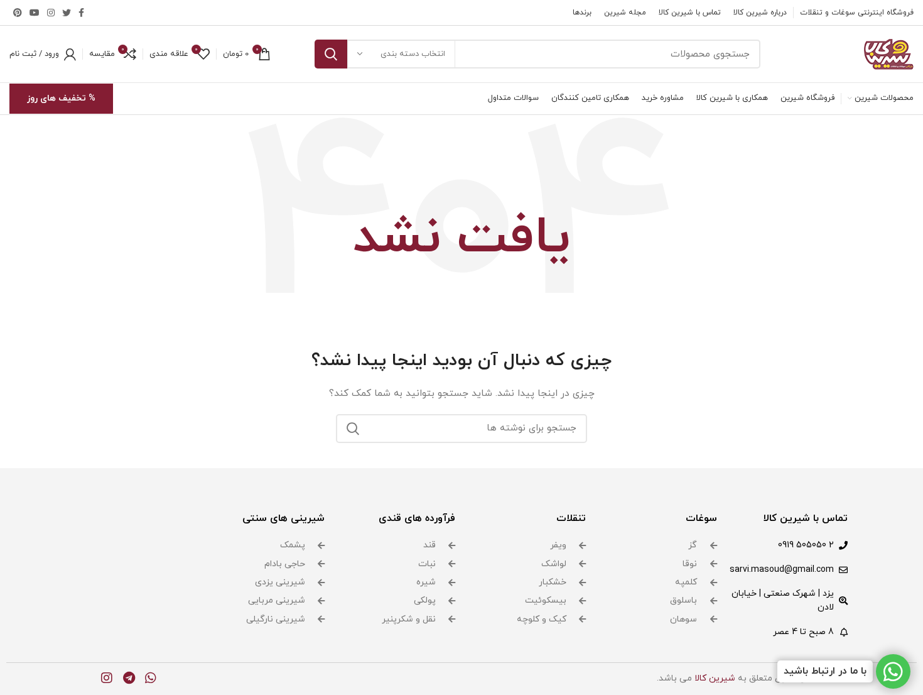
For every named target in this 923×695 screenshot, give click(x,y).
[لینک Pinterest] (17, 12)
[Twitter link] (66, 12)
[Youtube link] (34, 12)
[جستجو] (331, 54)
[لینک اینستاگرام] (50, 12)
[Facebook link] (81, 12)
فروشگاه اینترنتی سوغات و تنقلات (857, 13)
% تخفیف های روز (61, 98)
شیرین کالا (714, 678)
